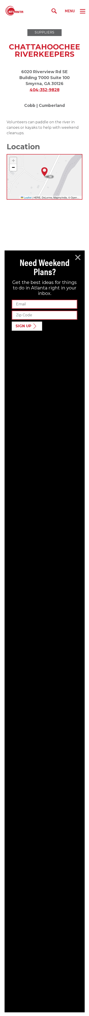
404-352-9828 (45, 89)
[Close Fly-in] (78, 257)
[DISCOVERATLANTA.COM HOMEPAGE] (14, 11)
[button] (44, 172)
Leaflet (27, 197)
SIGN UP (23, 326)
